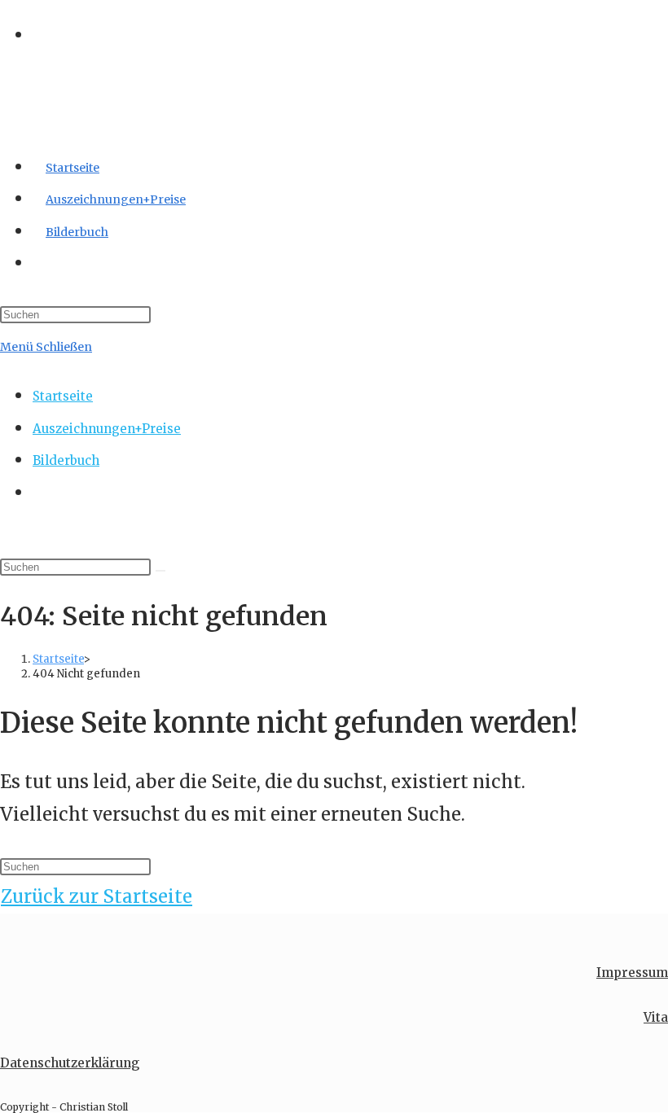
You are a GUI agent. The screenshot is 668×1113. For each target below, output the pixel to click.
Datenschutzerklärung (69, 1063)
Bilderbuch (66, 460)
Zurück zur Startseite (96, 896)
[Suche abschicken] (160, 570)
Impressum (632, 972)
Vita (656, 1017)
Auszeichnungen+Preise (107, 428)
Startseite (63, 396)
